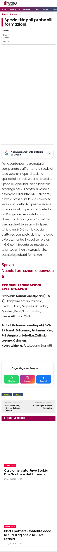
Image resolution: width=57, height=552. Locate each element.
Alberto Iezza (5, 32)
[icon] (45, 3)
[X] (31, 36)
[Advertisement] (28, 114)
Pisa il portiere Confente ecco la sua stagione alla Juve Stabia (27, 535)
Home (5, 14)
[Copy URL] (45, 36)
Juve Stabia (10, 465)
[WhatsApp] (24, 36)
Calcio (13, 14)
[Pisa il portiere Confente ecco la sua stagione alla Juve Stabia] (28, 502)
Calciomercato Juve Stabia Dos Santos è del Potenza (26, 472)
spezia (18, 394)
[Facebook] (17, 36)
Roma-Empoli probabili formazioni (42, 406)
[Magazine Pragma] (10, 3)
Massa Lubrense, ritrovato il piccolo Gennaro (12, 408)
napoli (6, 394)
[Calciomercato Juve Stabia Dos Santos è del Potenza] (28, 442)
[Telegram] (38, 36)
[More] (52, 36)
